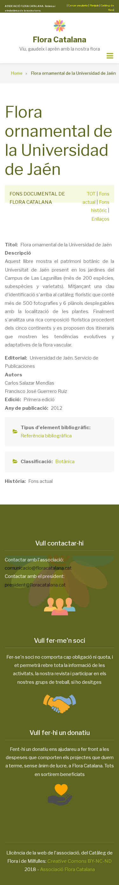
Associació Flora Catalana (67, 869)
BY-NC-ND (79, 861)
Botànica (65, 461)
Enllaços (100, 219)
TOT (91, 194)
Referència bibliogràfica (46, 436)
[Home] (60, 25)
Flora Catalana (59, 39)
